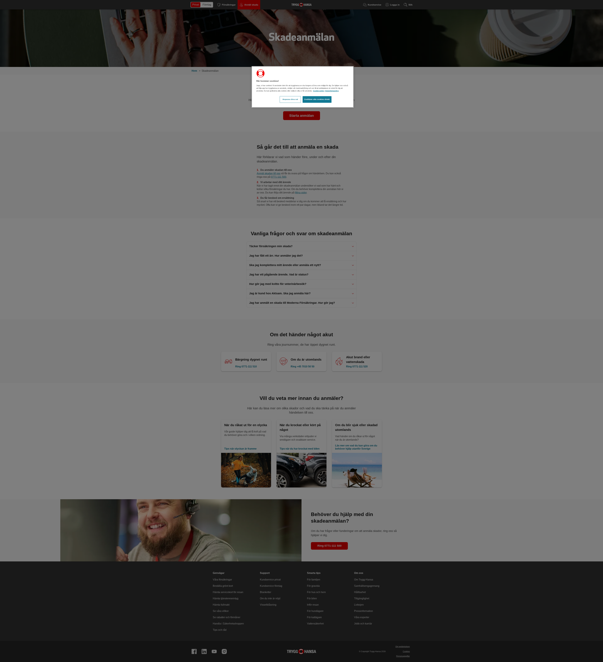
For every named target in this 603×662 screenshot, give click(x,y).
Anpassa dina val (290, 99)
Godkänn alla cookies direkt (317, 99)
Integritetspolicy (332, 91)
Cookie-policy (318, 91)
